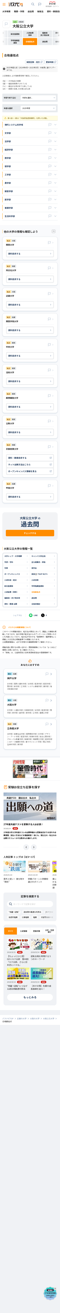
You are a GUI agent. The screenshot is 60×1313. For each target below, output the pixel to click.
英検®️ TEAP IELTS (39, 574)
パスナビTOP (8, 1018)
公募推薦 (25, 917)
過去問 (34, 598)
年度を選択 (8, 108)
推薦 (35, 917)
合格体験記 (35, 604)
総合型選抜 (8, 586)
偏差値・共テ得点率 (12, 598)
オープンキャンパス (12, 574)
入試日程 (34, 580)
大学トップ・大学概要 (13, 556)
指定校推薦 (13, 917)
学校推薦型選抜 (37, 586)
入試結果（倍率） (11, 592)
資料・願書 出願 (10, 604)
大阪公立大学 (23, 25)
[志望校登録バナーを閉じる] (55, 1288)
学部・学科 (8, 562)
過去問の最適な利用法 (32, 912)
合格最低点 (35, 592)
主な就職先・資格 (38, 562)
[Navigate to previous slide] (26, 847)
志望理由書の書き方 (49, 917)
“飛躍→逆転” (14, 912)
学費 (6, 568)
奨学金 (34, 568)
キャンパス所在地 (38, 556)
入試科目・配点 (10, 580)
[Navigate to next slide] (34, 847)
